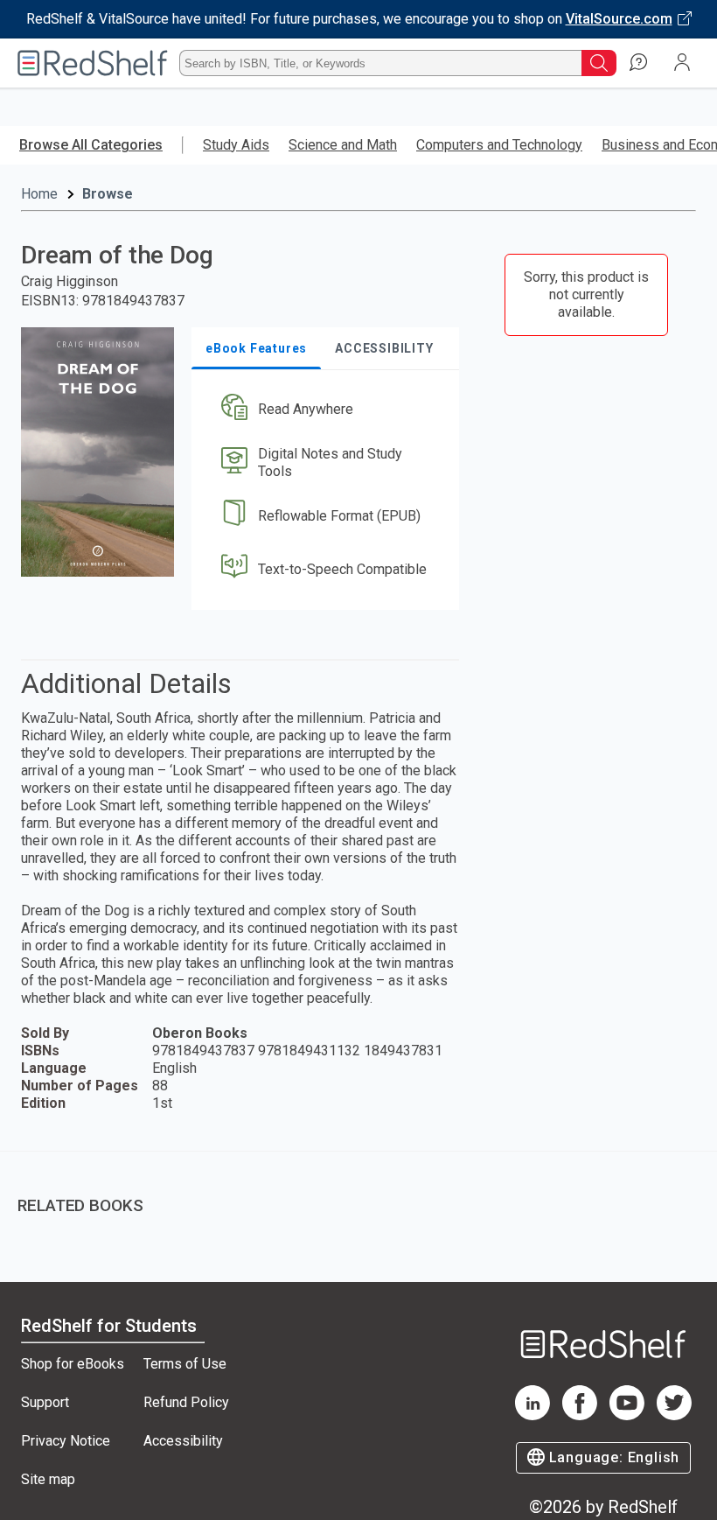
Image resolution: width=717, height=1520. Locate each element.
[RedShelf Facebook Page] (579, 1415)
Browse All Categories (91, 145)
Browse (107, 194)
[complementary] (358, 1193)
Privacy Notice (65, 1440)
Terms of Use (184, 1363)
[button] (324, 410)
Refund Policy (186, 1402)
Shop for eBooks (72, 1363)
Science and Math (343, 145)
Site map (48, 1479)
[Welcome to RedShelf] (92, 63)
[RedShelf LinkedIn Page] (532, 1415)
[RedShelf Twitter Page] (674, 1415)
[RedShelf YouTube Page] (626, 1415)
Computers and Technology (499, 145)
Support (45, 1402)
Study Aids (236, 145)
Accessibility (183, 1440)
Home (39, 194)
